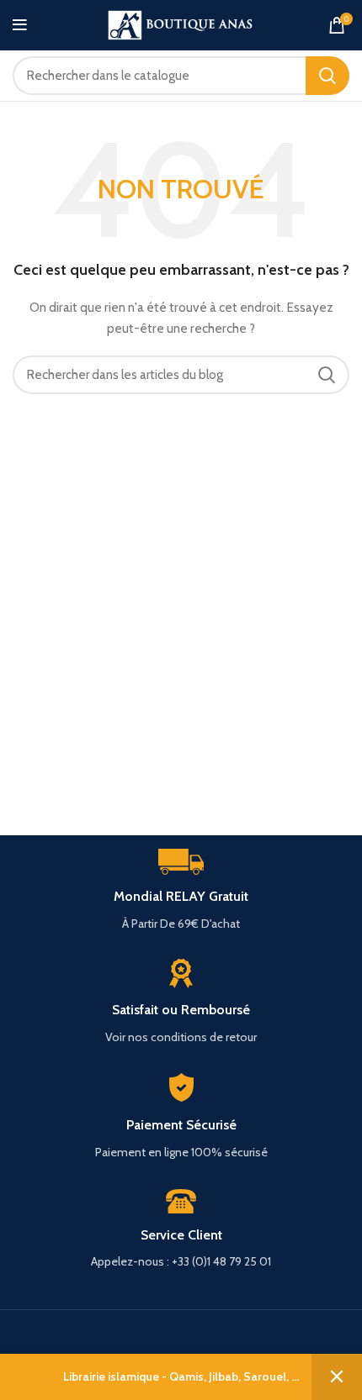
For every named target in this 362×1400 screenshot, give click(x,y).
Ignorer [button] (336, 1377)
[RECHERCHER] (327, 75)
